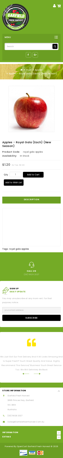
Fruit (28, 69)
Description (31, 199)
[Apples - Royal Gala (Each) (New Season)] (31, 109)
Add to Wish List (13, 182)
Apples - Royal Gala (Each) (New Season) (33, 73)
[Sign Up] (54, 6)
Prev (25, 374)
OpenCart (22, 446)
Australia (12, 409)
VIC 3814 (11, 405)
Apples (39, 69)
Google (35, 54)
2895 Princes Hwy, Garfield (20, 400)
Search (54, 46)
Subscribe (31, 317)
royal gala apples (19, 248)
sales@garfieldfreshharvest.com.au (25, 421)
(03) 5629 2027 (14, 415)
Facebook (28, 54)
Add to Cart (33, 174)
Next (37, 374)
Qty (6, 174)
